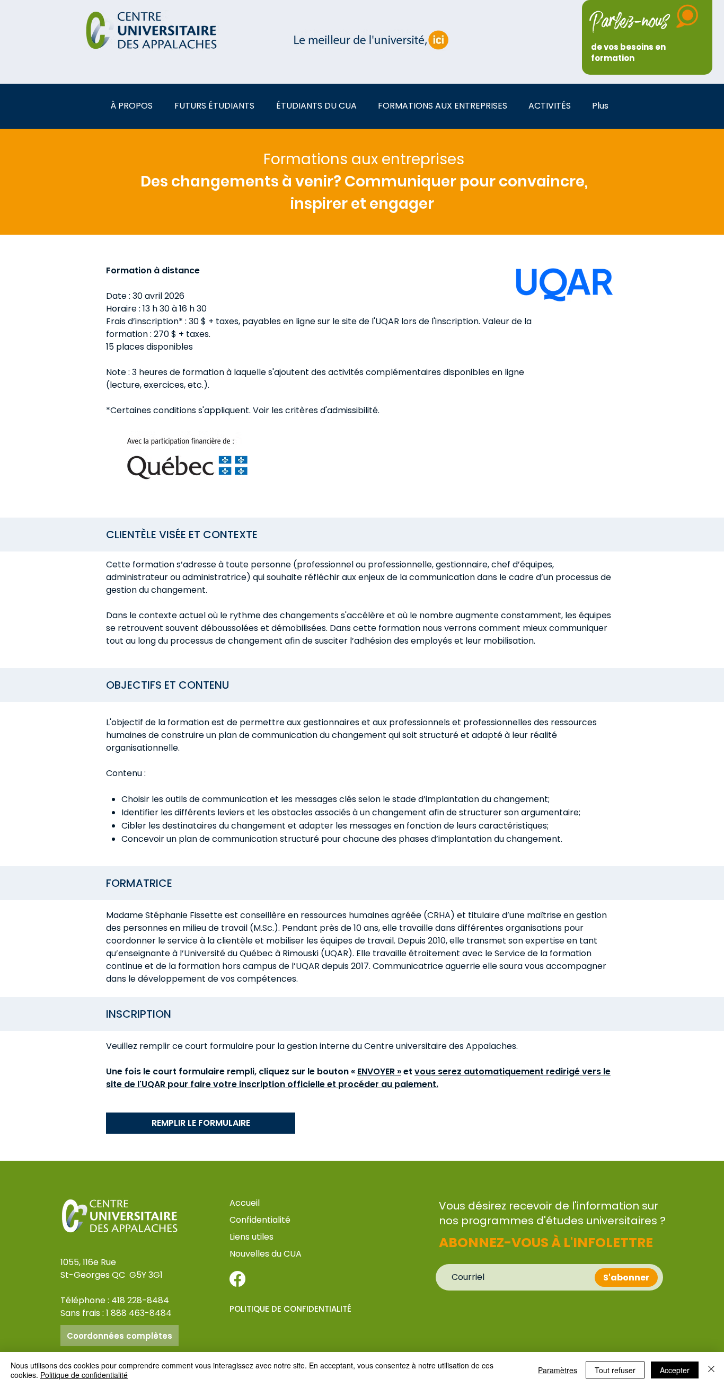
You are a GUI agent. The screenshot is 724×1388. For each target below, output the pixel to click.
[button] (134, 105)
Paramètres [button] (557, 1370)
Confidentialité (259, 1220)
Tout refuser (615, 1370)
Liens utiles (252, 1237)
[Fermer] (711, 1370)
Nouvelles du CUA (265, 1254)
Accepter (675, 1370)
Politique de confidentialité (84, 1374)
